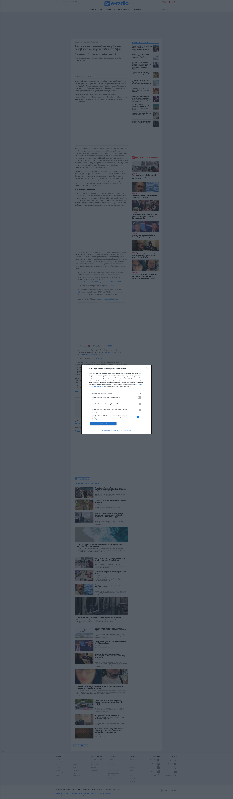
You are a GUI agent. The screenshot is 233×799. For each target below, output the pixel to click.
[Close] (148, 369)
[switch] (139, 397)
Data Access (116, 430)
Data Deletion (106, 430)
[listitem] (116, 393)
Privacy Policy (127, 430)
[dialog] (116, 399)
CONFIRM (103, 424)
